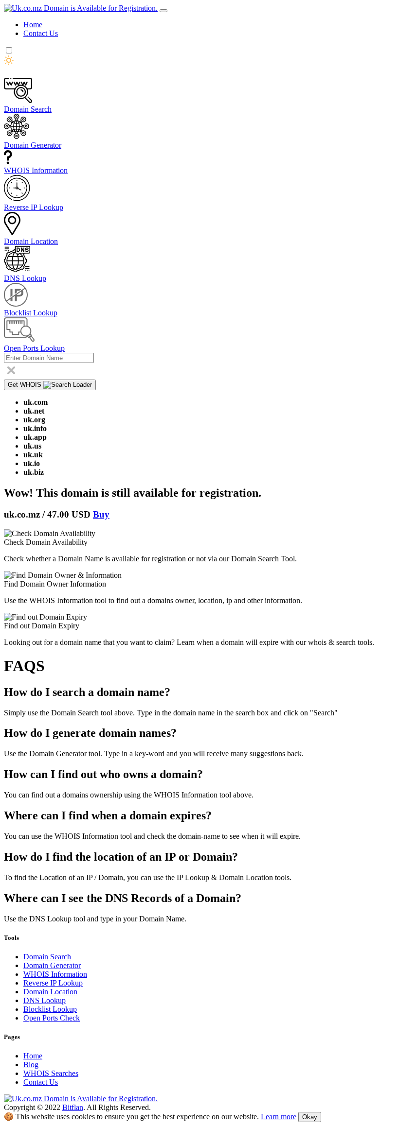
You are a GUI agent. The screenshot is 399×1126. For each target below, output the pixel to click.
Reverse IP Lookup (53, 983)
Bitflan (72, 1107)
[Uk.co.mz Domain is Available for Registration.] (81, 8)
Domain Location (50, 991)
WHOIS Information (55, 974)
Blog (30, 1064)
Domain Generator (52, 965)
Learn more (278, 1116)
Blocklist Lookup (50, 1009)
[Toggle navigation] (163, 10)
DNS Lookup (44, 1000)
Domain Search (47, 957)
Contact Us (40, 33)
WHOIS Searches (50, 1073)
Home (32, 24)
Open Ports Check (51, 1018)
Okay (309, 1117)
